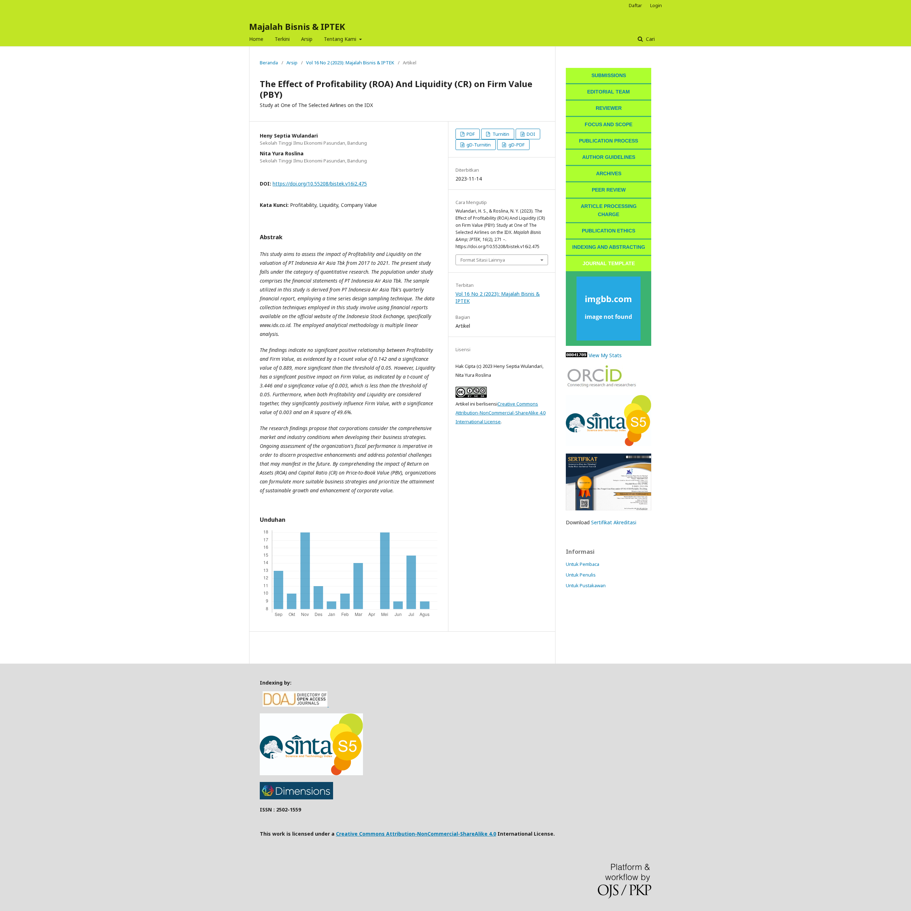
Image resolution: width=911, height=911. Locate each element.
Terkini (282, 39)
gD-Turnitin (478, 144)
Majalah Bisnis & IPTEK (297, 26)
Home (256, 39)
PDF (470, 134)
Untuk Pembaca (582, 564)
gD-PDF (516, 144)
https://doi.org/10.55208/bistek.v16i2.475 (320, 183)
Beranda (269, 62)
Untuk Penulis (581, 575)
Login (656, 5)
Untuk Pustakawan (586, 585)
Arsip (306, 39)
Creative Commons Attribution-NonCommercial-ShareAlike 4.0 (416, 833)
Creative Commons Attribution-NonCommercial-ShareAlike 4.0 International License (501, 413)
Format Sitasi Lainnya (482, 260)
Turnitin (500, 134)
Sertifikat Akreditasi (613, 522)
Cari (649, 39)
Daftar (635, 5)
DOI (530, 134)
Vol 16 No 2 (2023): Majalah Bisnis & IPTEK (350, 62)
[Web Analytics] (576, 355)
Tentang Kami (341, 39)
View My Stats (605, 355)
